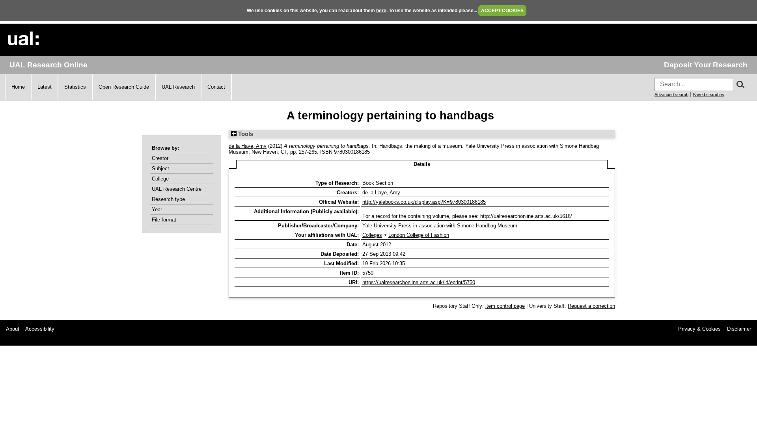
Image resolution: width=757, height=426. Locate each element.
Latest (44, 87)
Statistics (75, 87)
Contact (216, 87)
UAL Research (178, 87)
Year (157, 209)
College (160, 179)
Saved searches (708, 94)
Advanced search (671, 94)
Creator (160, 158)
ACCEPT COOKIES (502, 10)
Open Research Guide (124, 87)
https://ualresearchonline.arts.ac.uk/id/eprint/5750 (418, 282)
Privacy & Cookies (699, 329)
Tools (245, 134)
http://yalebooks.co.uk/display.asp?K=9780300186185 (424, 202)
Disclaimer (739, 329)
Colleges (372, 235)
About (12, 329)
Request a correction (591, 306)
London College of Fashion (418, 235)
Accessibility (39, 329)
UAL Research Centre (176, 189)
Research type (168, 199)
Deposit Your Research (706, 65)
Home (18, 87)
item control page (505, 306)
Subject (160, 168)
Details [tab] (422, 164)
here (381, 10)
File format (164, 220)
